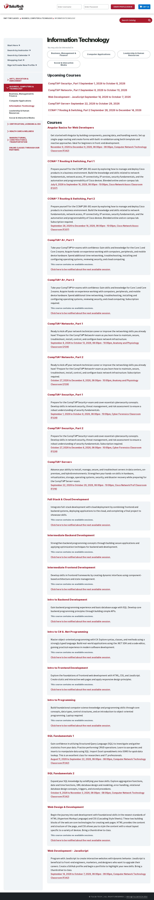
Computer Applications (20, 101)
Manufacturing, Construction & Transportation (18, 139)
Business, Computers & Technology (37, 18)
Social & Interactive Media (22, 118)
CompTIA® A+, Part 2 (61, 279)
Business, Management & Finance (21, 95)
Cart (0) (146, 7)
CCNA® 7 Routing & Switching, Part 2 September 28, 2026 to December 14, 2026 (94, 110)
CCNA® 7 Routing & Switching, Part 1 (71, 161)
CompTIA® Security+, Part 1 (65, 394)
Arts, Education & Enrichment (18, 79)
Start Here (12, 45)
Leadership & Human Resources (19, 112)
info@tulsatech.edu (137, 896)
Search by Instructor (18, 50)
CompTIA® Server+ (60, 461)
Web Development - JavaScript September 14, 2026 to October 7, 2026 (89, 97)
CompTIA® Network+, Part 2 (65, 357)
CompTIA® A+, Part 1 (61, 240)
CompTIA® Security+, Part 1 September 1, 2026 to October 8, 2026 (86, 83)
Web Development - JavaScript (68, 850)
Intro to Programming (61, 699)
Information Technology (65, 18)
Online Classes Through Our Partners (24, 148)
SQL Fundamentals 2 (61, 773)
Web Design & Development (66, 807)
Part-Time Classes (11, 18)
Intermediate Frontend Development (71, 567)
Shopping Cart (14, 60)
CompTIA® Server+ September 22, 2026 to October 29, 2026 (84, 103)
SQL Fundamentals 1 (61, 735)
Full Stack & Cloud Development (68, 499)
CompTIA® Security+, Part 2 (65, 428)
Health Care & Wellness (21, 131)
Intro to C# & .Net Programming (68, 631)
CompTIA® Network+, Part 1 (65, 323)
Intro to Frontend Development (68, 667)
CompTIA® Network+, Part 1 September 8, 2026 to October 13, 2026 (87, 90)
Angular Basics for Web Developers (71, 127)
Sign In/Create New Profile (21, 65)
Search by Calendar (17, 55)
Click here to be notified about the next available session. (81, 269)
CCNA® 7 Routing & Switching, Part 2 (71, 198)
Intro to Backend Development (67, 599)
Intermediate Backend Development (71, 535)
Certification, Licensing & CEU (25, 124)
